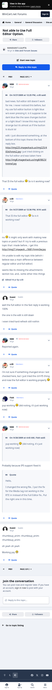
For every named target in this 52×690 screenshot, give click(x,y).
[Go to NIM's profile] (5, 85)
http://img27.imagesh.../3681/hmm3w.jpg (24, 249)
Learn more (5, 5)
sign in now (20, 587)
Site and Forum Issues (26, 50)
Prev (10, 77)
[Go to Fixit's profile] (5, 398)
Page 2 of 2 (24, 77)
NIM (12, 84)
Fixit (12, 397)
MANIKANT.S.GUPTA (16, 47)
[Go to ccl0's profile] (5, 200)
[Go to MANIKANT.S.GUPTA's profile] (4, 49)
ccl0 (11, 199)
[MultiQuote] (4, 189)
